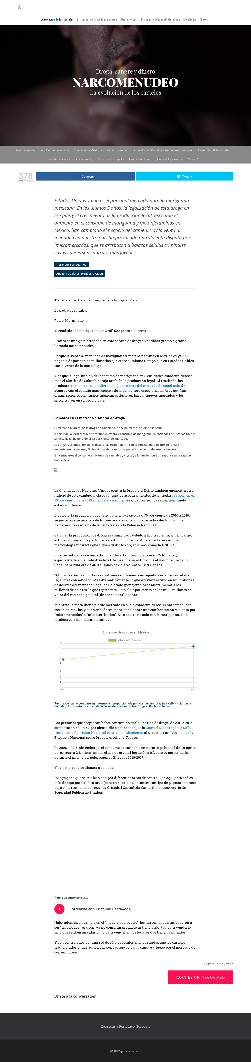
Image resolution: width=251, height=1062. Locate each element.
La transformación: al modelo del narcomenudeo (162, 150)
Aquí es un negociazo (55, 150)
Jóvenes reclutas (139, 159)
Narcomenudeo (26, 150)
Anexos (204, 19)
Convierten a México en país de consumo (100, 150)
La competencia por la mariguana (97, 19)
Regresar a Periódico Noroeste (125, 1026)
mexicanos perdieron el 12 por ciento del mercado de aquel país (127, 385)
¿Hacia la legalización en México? (177, 159)
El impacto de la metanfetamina (160, 19)
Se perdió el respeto (111, 159)
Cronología (189, 19)
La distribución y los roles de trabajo (70, 159)
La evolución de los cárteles (57, 19)
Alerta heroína (129, 19)
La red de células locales (214, 150)
